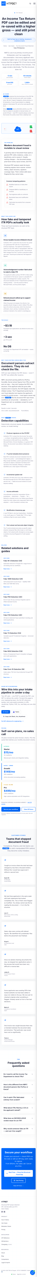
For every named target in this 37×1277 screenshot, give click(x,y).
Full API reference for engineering (11, 721)
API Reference (5, 1238)
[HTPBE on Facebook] (4, 1211)
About (3, 1252)
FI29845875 (24, 1270)
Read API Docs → (19, 1185)
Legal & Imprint (5, 1262)
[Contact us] (32, 1272)
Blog (2, 1256)
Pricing (3, 1229)
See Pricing (19, 1180)
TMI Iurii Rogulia (12, 1270)
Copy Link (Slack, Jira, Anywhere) (15, 716)
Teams (17, 712)
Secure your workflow (11, 809)
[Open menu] (34, 3)
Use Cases (11, 46)
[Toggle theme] (30, 3)
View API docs (28, 809)
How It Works (5, 1219)
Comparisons (5, 1259)
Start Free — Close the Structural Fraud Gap (19, 1173)
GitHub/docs (4, 1241)
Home (5, 46)
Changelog (6, 1244)
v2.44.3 (24, 1274)
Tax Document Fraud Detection (25, 46)
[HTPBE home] (8, 3)
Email (6, 712)
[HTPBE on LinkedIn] (2, 1211)
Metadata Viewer (6, 1226)
